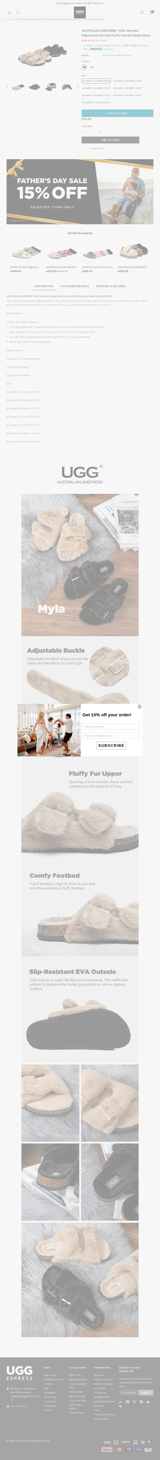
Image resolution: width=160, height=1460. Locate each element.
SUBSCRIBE (111, 745)
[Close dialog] (139, 706)
